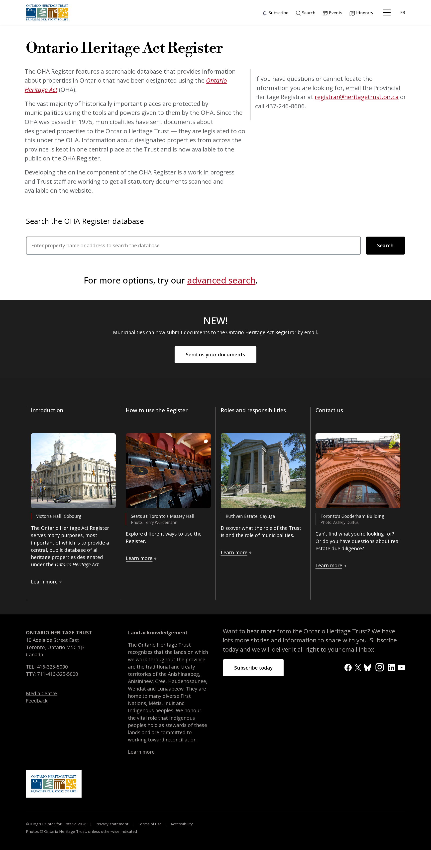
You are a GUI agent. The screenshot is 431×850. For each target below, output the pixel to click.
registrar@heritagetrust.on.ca (357, 97)
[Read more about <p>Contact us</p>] (358, 470)
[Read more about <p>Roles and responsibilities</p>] (263, 470)
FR (402, 12)
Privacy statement (112, 823)
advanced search (221, 280)
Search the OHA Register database (85, 221)
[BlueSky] (367, 667)
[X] (357, 667)
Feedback (37, 700)
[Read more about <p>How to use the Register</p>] (168, 470)
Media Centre (41, 693)
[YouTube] (401, 667)
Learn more (141, 751)
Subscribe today (253, 667)
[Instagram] (380, 666)
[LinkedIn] (391, 667)
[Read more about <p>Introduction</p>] (73, 470)
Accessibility (181, 823)
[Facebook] (348, 667)
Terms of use (150, 823)
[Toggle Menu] (387, 12)
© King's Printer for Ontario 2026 (57, 823)
